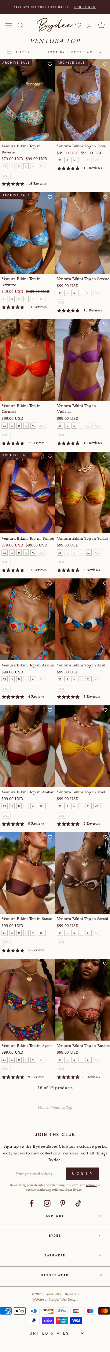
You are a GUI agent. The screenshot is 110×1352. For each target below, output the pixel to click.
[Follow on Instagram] (47, 1203)
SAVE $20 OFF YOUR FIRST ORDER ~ (55, 7)
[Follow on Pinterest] (63, 1203)
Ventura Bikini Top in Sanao (27, 918)
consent (91, 1185)
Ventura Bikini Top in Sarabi (82, 918)
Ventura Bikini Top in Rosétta (83, 1045)
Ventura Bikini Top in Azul (81, 665)
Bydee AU (72, 1294)
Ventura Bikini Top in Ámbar (28, 792)
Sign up (82, 1174)
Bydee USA (53, 1294)
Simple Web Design (63, 1299)
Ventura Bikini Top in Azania (28, 665)
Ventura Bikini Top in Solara (82, 538)
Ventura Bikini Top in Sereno (83, 278)
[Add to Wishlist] (49, 64)
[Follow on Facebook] (32, 1203)
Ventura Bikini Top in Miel (81, 792)
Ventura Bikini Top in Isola (81, 146)
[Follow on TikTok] (78, 1203)
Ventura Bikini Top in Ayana (27, 1045)
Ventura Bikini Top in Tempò (28, 538)
